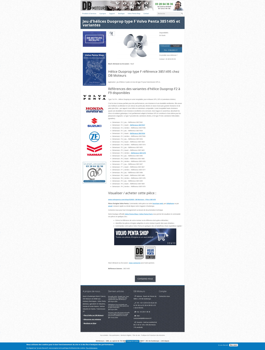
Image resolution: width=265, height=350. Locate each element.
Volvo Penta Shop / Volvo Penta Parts (139, 214)
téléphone (170, 203)
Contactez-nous (145, 278)
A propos (102, 13)
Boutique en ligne (90, 323)
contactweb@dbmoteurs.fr (142, 318)
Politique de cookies (132, 341)
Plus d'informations (91, 348)
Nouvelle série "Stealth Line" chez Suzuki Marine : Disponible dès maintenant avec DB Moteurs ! (118, 298)
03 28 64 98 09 (147, 305)
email (110, 206)
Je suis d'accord (223, 345)
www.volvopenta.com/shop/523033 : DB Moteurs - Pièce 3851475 (132, 200)
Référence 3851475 (138, 153)
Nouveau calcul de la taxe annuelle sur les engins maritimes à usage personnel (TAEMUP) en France (119, 314)
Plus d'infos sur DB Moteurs (93, 315)
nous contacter (134, 263)
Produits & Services (89, 13)
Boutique (121, 13)
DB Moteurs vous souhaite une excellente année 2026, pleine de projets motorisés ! (118, 306)
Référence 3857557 (137, 125)
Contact (146, 13)
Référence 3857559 (137, 133)
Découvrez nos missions (92, 319)
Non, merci (233, 345)
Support (112, 13)
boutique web (158, 203)
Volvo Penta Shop (134, 13)
